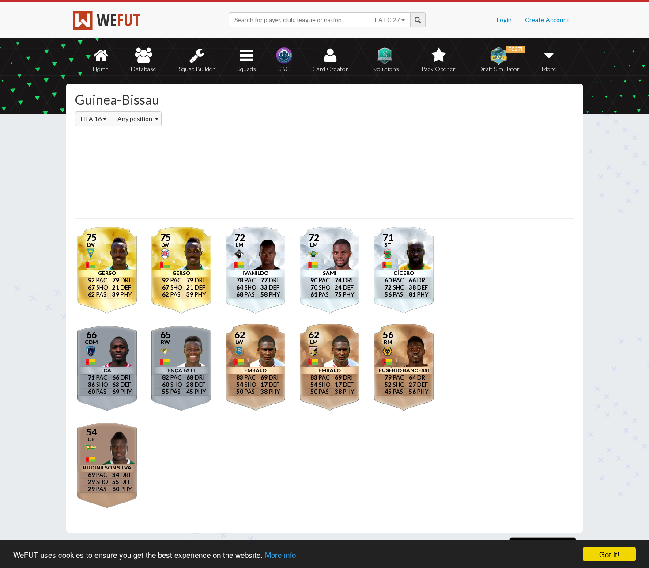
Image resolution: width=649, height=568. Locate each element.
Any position (135, 118)
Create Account (547, 19)
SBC (284, 68)
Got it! (609, 554)
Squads (246, 68)
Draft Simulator (500, 59)
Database (143, 68)
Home (101, 68)
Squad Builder (197, 68)
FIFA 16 (92, 118)
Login (504, 19)
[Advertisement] (410, 152)
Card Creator (330, 68)
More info (280, 554)
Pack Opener (438, 68)
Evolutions (384, 68)
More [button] (549, 68)
